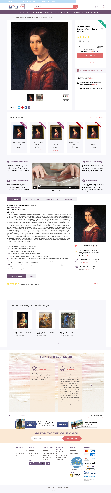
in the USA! (87, 269)
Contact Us (59, 451)
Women (32, 17)
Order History (74, 453)
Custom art (46, 459)
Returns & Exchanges (62, 455)
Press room (32, 455)
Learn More (90, 78)
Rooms (28, 12)
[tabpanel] (23, 324)
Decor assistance (61, 457)
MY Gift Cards (73, 452)
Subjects (34, 12)
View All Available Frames (96, 117)
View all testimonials (95, 416)
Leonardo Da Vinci (15, 207)
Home (17, 17)
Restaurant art (47, 452)
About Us (31, 450)
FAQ (57, 453)
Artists (16, 12)
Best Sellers (58, 12)
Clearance (67, 12)
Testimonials (59, 459)
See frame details (19, 150)
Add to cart (90, 56)
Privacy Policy (50, 488)
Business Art (95, 12)
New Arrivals (76, 12)
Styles (41, 12)
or (94, 51)
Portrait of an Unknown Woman (43, 17)
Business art (46, 455)
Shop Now (62, 424)
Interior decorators (48, 453)
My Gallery (73, 450)
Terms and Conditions (63, 488)
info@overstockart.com (21, 455)
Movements (48, 12)
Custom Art (85, 12)
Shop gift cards (47, 457)
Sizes (22, 12)
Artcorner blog (33, 453)
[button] (91, 386)
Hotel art (45, 450)
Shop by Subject (24, 17)
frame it (90, 63)
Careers (31, 452)
